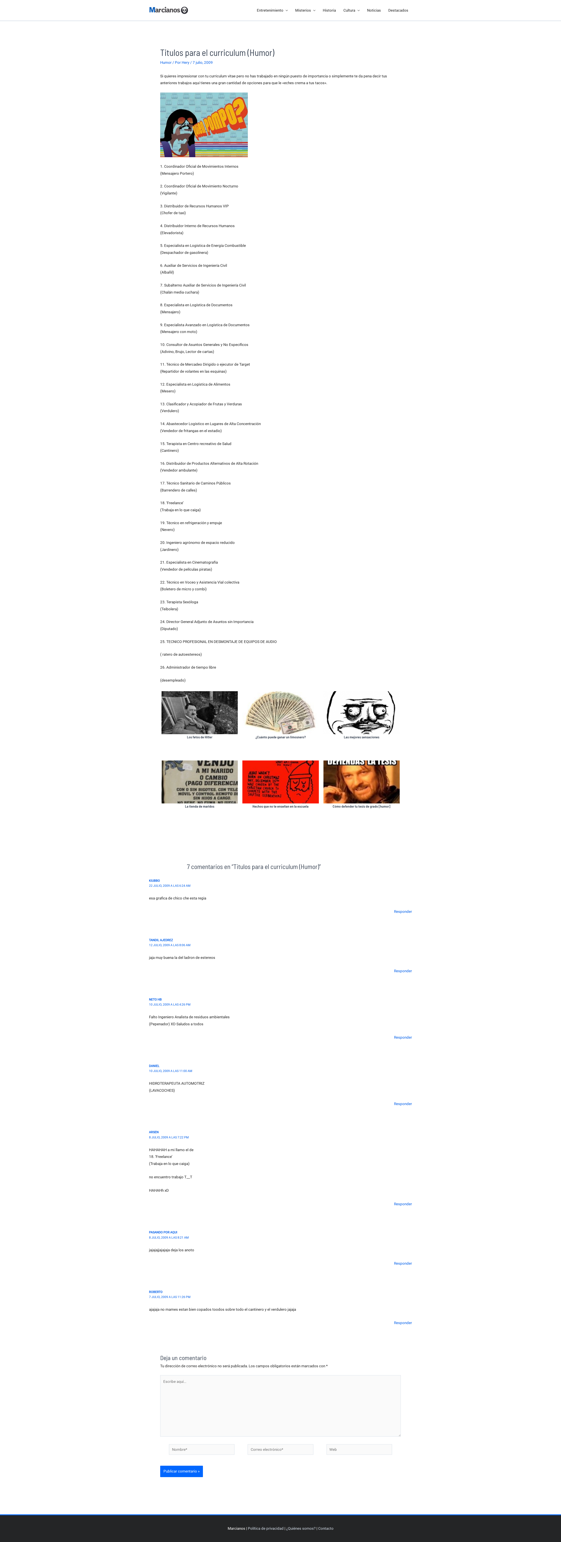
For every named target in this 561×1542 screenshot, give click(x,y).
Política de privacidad (266, 1528)
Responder (403, 911)
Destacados (398, 10)
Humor (166, 62)
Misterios (303, 10)
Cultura (349, 10)
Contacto (326, 1528)
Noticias (374, 10)
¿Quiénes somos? (301, 1528)
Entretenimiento (270, 10)
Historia (329, 10)
